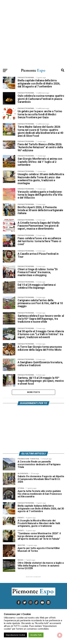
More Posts (33, 392)
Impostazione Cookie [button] (15, 635)
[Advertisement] (33, 33)
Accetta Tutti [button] (36, 635)
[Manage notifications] (59, 635)
